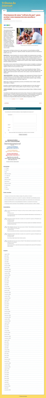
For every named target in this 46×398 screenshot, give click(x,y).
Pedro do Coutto (8, 183)
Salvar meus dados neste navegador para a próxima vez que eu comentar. (21, 132)
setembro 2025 (7, 275)
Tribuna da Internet (9, 4)
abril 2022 (6, 347)
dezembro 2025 (8, 269)
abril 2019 (6, 382)
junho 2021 (7, 355)
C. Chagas (7, 168)
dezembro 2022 (8, 336)
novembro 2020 (8, 363)
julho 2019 (7, 376)
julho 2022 (7, 342)
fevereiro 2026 (7, 265)
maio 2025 (7, 282)
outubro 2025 (7, 273)
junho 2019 (7, 378)
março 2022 (7, 349)
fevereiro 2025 (7, 288)
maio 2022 (7, 345)
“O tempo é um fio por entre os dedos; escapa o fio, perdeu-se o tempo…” (19, 195)
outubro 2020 (7, 365)
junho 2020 (7, 372)
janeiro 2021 (7, 361)
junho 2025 (7, 280)
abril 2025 (6, 284)
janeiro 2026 (7, 267)
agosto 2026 (7, 254)
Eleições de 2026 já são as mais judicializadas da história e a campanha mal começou (21, 201)
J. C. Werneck (7, 175)
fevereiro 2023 (7, 332)
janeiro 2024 (7, 313)
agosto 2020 (7, 368)
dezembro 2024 (8, 292)
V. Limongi (13, 98)
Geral (6, 171)
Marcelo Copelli (8, 179)
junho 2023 (7, 326)
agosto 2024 (7, 300)
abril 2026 (6, 261)
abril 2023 (6, 328)
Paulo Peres (7, 181)
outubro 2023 (7, 319)
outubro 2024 (7, 296)
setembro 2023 (7, 321)
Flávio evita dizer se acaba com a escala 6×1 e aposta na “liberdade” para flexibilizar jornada (22, 197)
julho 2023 (7, 324)
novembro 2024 (8, 294)
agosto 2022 (7, 340)
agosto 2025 (7, 277)
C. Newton (7, 169)
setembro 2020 (7, 366)
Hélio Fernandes (8, 173)
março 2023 (7, 330)
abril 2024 (6, 307)
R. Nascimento (7, 185)
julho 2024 (7, 301)
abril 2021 (6, 357)
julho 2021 (7, 353)
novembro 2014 (8, 389)
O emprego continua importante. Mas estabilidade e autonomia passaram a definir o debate (22, 203)
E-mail (9, 127)
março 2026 (7, 263)
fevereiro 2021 (7, 359)
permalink (21, 98)
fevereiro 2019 (7, 386)
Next (40, 103)
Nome (9, 124)
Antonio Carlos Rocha (11, 210)
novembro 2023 (8, 317)
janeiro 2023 (7, 334)
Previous (6, 103)
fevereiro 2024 (7, 311)
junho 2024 (7, 303)
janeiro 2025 (7, 290)
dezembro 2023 (8, 315)
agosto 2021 (7, 351)
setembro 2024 (7, 298)
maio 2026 (7, 259)
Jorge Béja (7, 177)
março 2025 (7, 286)
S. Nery (6, 187)
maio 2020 (7, 374)
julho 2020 (7, 370)
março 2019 (7, 384)
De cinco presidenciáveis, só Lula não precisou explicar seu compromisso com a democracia (22, 199)
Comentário (10, 114)
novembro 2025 (8, 271)
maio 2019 (7, 380)
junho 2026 (7, 257)
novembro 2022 (8, 338)
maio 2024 (7, 305)
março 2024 (7, 309)
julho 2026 (7, 256)
